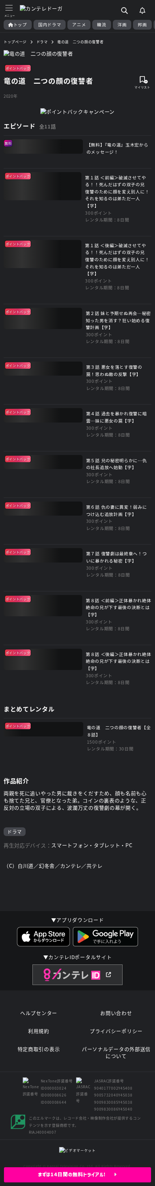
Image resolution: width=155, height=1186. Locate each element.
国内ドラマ (49, 24)
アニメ (79, 24)
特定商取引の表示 (39, 1049)
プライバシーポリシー (116, 1031)
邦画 (142, 24)
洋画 (122, 24)
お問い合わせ (116, 1013)
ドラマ (14, 831)
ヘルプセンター (38, 1013)
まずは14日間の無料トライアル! (76, 1174)
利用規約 (38, 1031)
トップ (20, 24)
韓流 (101, 24)
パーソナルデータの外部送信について (116, 1053)
